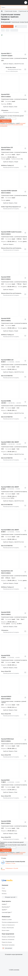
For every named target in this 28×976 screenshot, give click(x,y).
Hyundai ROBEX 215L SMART (10, 487)
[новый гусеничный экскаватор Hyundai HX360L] (14, 810)
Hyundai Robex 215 (7, 147)
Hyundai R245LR (6, 696)
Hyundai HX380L (6, 401)
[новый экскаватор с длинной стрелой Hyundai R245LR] (14, 686)
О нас (3, 888)
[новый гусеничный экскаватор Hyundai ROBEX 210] (14, 349)
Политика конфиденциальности (10, 922)
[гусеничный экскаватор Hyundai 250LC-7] (14, 43)
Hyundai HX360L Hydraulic (9, 190)
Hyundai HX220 (5, 318)
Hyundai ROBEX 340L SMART (10, 442)
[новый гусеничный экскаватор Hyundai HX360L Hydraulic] (14, 180)
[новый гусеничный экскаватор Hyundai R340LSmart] (14, 728)
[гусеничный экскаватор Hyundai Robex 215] (14, 560)
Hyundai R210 (5, 94)
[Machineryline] (2, 11)
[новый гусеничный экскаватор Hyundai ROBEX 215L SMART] (14, 476)
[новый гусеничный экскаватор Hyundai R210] (14, 84)
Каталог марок (5, 930)
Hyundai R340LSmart (7, 739)
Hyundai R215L (5, 655)
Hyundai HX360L (6, 821)
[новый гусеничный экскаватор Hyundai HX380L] (14, 390)
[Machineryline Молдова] (10, 2)
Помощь (4, 890)
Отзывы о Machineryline (8, 927)
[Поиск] (25, 7)
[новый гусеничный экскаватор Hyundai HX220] (14, 308)
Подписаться (5, 121)
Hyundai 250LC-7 (6, 53)
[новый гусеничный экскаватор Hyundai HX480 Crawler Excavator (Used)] (14, 221)
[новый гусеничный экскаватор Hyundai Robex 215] (14, 137)
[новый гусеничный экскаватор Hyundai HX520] (14, 266)
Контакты (4, 893)
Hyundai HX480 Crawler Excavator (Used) (13, 232)
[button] (25, 2)
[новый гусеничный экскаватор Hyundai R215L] (14, 645)
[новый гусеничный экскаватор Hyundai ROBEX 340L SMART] (14, 431)
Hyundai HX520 (5, 277)
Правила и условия (7, 919)
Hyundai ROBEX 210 (7, 359)
